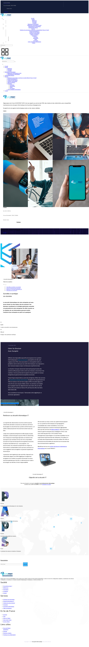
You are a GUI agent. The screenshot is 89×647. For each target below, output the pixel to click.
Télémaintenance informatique (34, 26)
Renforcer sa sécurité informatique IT (14, 289)
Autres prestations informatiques (34, 41)
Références (34, 20)
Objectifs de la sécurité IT (12, 290)
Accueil (32, 18)
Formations (34, 35)
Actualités (34, 23)
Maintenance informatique (33, 24)
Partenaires (34, 21)
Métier (35, 39)
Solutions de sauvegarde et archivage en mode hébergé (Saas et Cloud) (34, 30)
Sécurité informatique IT (34, 31)
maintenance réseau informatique (19, 379)
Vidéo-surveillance (34, 34)
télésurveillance (55, 429)
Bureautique (35, 38)
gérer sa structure (22, 359)
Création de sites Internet (34, 32)
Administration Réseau (33, 27)
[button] (4, 284)
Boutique (19, 222)
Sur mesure (35, 40)
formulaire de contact (46, 484)
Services (33, 28)
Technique (36, 37)
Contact (33, 42)
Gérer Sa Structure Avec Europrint (14, 288)
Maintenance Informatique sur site (34, 25)
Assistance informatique (34, 33)
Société (33, 19)
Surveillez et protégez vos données (14, 286)
